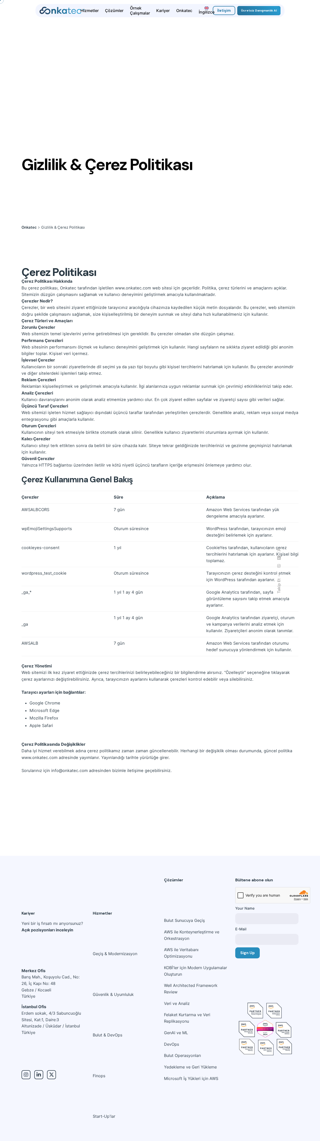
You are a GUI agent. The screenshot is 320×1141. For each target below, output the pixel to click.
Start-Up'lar (104, 1116)
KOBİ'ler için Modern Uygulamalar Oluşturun (195, 971)
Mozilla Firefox (44, 717)
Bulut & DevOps (107, 1034)
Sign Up (247, 952)
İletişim (224, 10)
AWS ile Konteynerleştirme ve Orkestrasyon (191, 935)
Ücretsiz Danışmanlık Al (259, 11)
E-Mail (240, 929)
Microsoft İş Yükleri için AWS (191, 1078)
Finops (99, 1075)
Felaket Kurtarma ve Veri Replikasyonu (187, 1018)
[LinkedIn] (38, 1074)
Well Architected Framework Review (191, 988)
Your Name (244, 908)
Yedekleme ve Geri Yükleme (190, 1066)
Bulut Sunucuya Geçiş (184, 920)
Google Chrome (45, 702)
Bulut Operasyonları (182, 1055)
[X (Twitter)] (51, 1074)
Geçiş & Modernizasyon (115, 953)
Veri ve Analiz (177, 1003)
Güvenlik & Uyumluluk (113, 994)
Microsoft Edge (45, 710)
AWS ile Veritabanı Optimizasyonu (181, 953)
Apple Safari (41, 725)
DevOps (171, 1044)
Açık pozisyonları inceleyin (47, 929)
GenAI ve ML (176, 1032)
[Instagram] (26, 1074)
